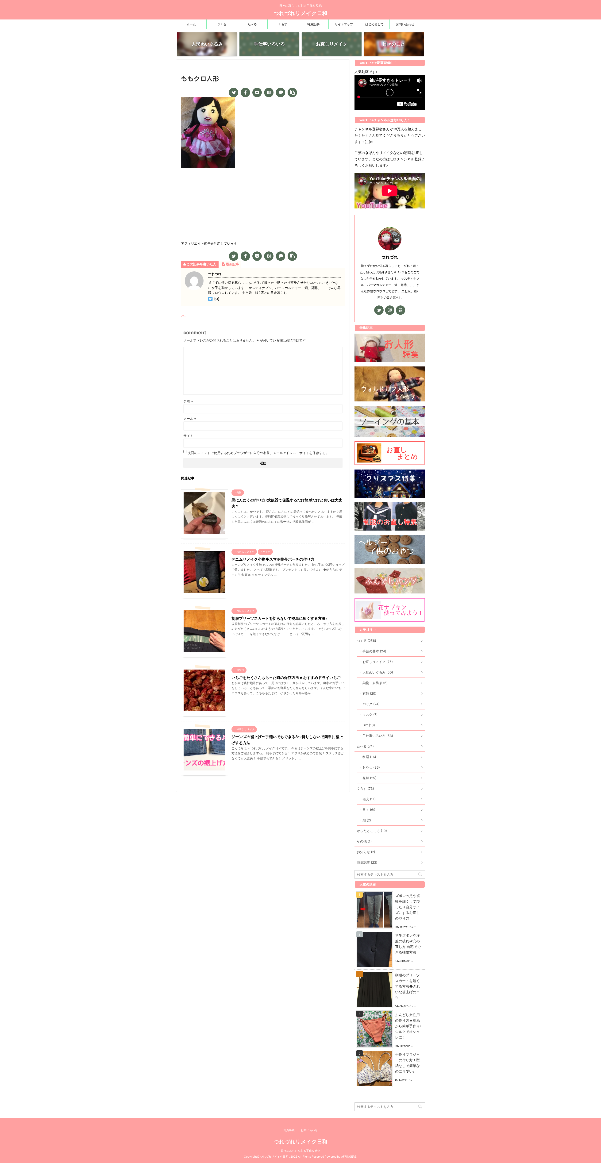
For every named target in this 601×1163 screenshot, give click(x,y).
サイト (188, 436)
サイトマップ (344, 24)
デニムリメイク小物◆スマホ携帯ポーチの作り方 (272, 559)
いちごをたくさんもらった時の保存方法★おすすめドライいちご (286, 677)
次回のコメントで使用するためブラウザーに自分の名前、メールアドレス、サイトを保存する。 (258, 453)
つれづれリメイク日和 (300, 13)
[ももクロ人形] (269, 92)
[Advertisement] (263, 205)
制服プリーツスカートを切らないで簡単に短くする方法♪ (279, 618)
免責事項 (289, 1130)
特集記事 (313, 24)
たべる (252, 24)
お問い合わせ (405, 24)
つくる (221, 24)
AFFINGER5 (348, 1156)
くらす (282, 24)
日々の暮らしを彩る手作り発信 (300, 1150)
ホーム (191, 24)
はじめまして (374, 24)
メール (189, 418)
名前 (188, 401)
